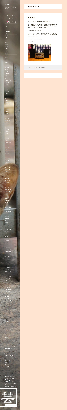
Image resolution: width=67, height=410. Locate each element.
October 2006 (7, 231)
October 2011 (7, 122)
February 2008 (7, 202)
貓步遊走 (6, 59)
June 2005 (7, 260)
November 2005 (8, 251)
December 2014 (8, 80)
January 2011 (7, 138)
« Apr (6, 26)
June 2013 (7, 95)
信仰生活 (6, 37)
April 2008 (7, 198)
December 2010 (8, 140)
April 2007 (7, 220)
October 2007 (7, 209)
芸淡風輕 (7, 4)
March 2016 (7, 73)
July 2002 (6, 293)
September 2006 (8, 233)
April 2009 (7, 176)
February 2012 (7, 116)
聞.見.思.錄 (7, 366)
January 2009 (7, 182)
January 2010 (7, 160)
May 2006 (7, 240)
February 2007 (7, 224)
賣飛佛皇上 (12, 386)
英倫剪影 (6, 53)
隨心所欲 (6, 60)
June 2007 (7, 216)
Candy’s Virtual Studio (9, 355)
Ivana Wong (8, 378)
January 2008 (7, 204)
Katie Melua (12, 378)
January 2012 (7, 118)
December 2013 (8, 89)
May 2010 (7, 153)
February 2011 (7, 136)
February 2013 (7, 98)
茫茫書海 (6, 55)
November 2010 (8, 142)
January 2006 (7, 247)
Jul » (8, 26)
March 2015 (7, 76)
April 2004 (7, 285)
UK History (8, 383)
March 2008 (7, 200)
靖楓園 (6, 368)
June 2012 (7, 109)
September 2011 (8, 124)
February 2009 (7, 180)
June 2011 (7, 129)
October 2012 (7, 104)
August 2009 (7, 169)
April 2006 (7, 242)
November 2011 (8, 120)
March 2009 (7, 178)
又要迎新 (31, 17)
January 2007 (7, 225)
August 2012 (7, 106)
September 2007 (8, 211)
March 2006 (7, 244)
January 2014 (7, 87)
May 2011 (7, 131)
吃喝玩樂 (6, 39)
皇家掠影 (6, 339)
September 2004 (8, 276)
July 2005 (6, 258)
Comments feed (8, 398)
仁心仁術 (6, 35)
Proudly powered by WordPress (33, 75)
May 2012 (7, 111)
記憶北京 (6, 57)
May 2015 (7, 75)
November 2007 (8, 207)
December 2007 (8, 205)
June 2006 (7, 238)
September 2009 (8, 167)
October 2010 (7, 144)
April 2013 (7, 96)
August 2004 (7, 278)
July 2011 (6, 127)
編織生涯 (6, 51)
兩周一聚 (6, 362)
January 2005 (7, 269)
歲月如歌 (6, 44)
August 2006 (7, 234)
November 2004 (8, 273)
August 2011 (7, 125)
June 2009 (7, 173)
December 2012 (8, 100)
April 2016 (7, 71)
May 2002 (7, 296)
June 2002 (7, 294)
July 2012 (6, 107)
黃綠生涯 (7, 387)
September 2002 (8, 289)
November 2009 (8, 164)
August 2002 (7, 291)
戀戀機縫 (6, 40)
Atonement (6, 375)
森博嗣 (8, 386)
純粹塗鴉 (6, 48)
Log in (6, 394)
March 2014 (7, 86)
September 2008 (8, 189)
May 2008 (7, 196)
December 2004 (8, 271)
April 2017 (7, 69)
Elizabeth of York (11, 375)
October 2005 (7, 253)
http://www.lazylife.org (9, 358)
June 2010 (7, 151)
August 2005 (7, 256)
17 (7, 21)
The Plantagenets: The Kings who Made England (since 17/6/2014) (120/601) (10, 347)
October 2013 (7, 91)
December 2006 (8, 227)
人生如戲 (6, 33)
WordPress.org (8, 400)
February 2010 (7, 158)
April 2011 (7, 133)
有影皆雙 (6, 42)
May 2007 (7, 218)
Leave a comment (42, 67)
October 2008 (7, 187)
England (7, 376)
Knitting (7, 380)
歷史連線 (6, 46)
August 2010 (7, 147)
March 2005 (7, 265)
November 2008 (8, 185)
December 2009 (8, 162)
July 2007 (6, 214)
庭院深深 (6, 337)
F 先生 (12, 376)
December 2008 (8, 184)
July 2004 (6, 280)
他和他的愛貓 (11, 384)
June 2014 (7, 82)
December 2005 (8, 249)
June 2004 (7, 282)
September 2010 (8, 145)
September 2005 (8, 254)
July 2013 (6, 93)
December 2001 (8, 300)
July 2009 (6, 171)
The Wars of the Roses (10, 381)
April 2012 (7, 113)
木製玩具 (6, 386)
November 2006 (8, 229)
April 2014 (7, 84)
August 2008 (7, 191)
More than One (8, 360)
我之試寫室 (7, 364)
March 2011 (7, 135)
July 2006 (6, 236)
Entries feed (7, 396)
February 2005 (7, 267)
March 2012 (7, 115)
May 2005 (7, 262)
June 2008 (7, 194)
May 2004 (7, 283)
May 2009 (7, 175)
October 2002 (7, 287)
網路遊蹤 (6, 49)
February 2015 (7, 78)
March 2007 (7, 222)
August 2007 (7, 213)
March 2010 (7, 156)
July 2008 (6, 193)
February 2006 (7, 245)
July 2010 (6, 149)
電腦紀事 (6, 62)
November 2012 (8, 102)
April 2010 (7, 155)
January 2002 (7, 298)
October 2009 (7, 165)
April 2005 (7, 263)
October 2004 (7, 274)
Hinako (6, 357)
